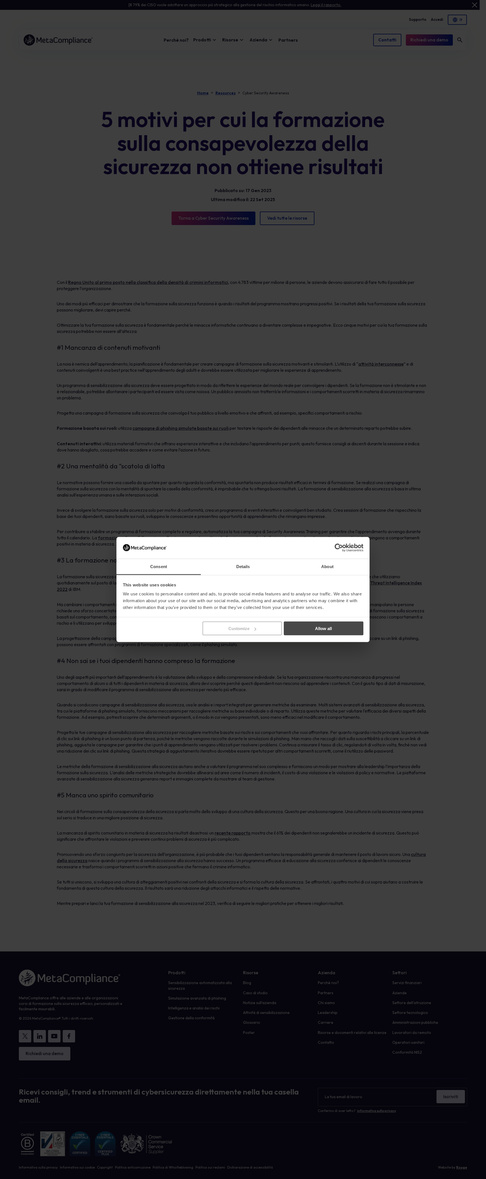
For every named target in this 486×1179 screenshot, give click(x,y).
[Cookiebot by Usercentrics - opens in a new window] (338, 548)
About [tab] (327, 566)
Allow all (323, 628)
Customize (238, 628)
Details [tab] (243, 566)
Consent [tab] (158, 566)
